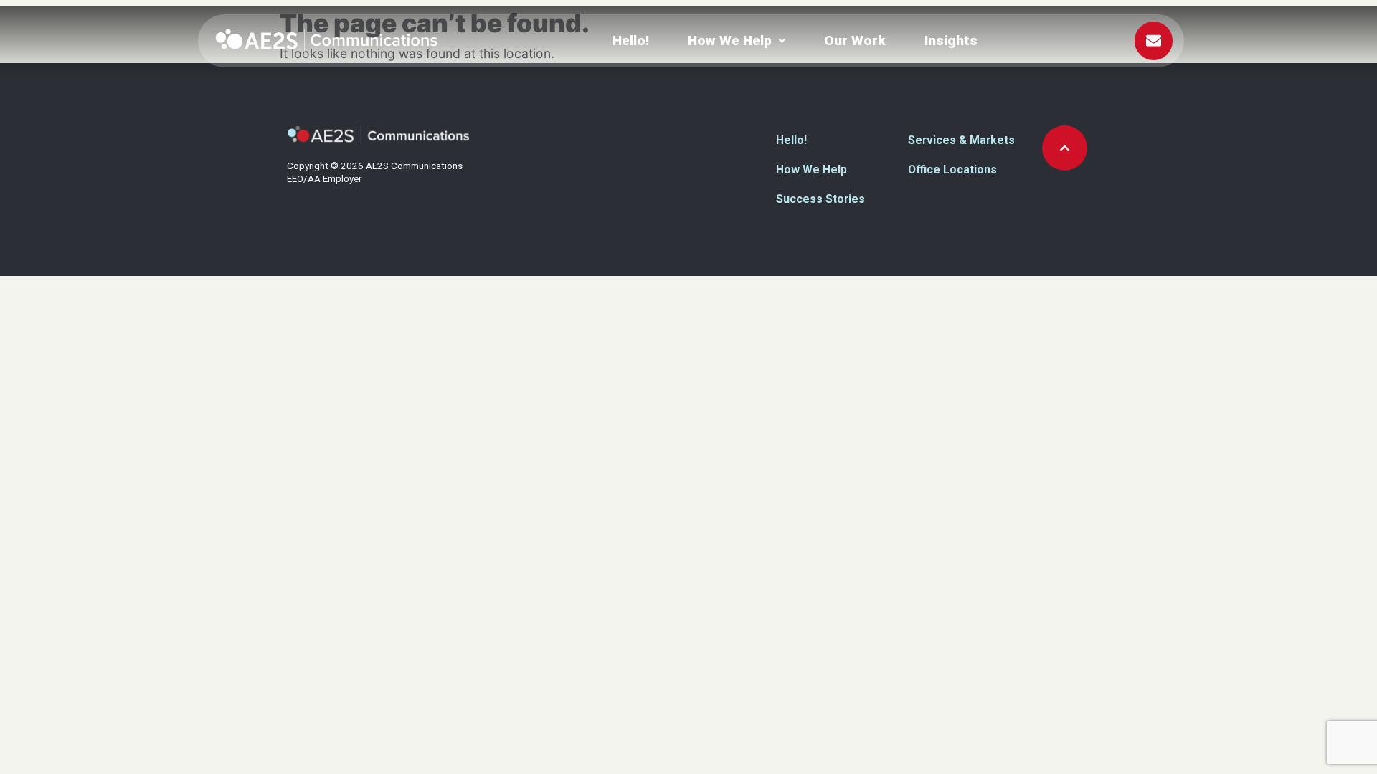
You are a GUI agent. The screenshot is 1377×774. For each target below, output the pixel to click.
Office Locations (952, 169)
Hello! (630, 40)
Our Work (855, 40)
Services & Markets (961, 140)
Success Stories (820, 199)
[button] (736, 40)
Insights (951, 40)
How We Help (730, 40)
